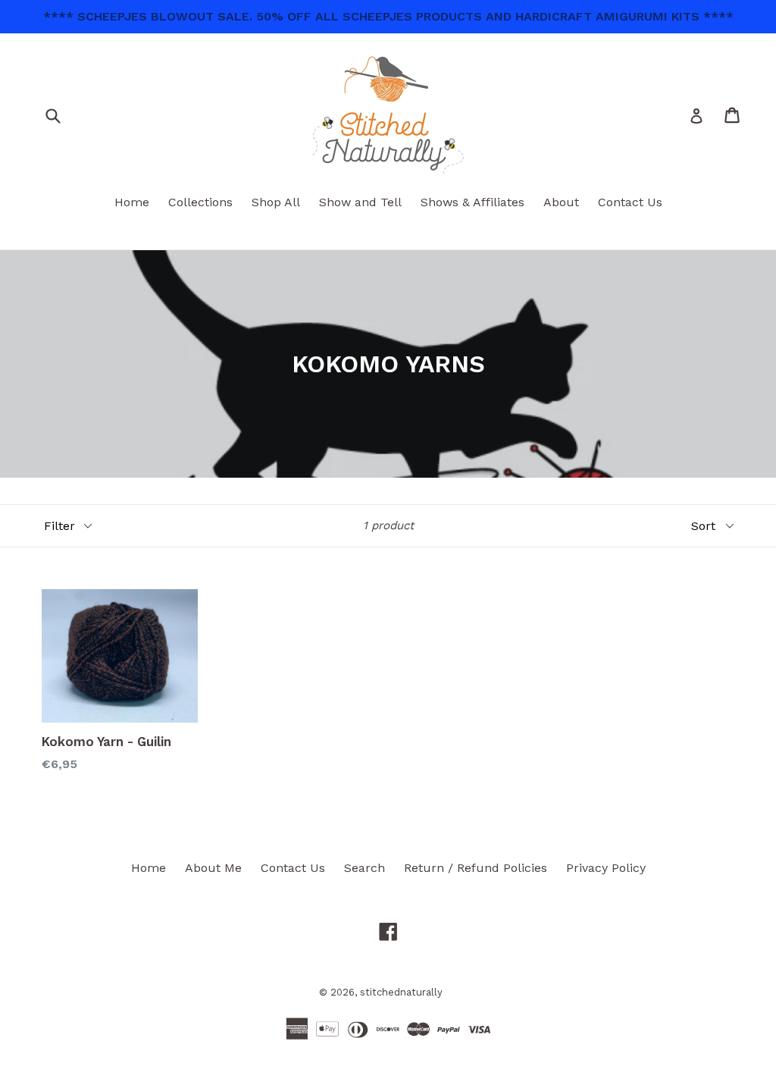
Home (131, 202)
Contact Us (630, 202)
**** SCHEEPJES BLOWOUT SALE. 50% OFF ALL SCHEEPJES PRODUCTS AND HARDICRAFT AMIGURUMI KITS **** (388, 16)
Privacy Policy (606, 868)
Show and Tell (360, 202)
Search (364, 868)
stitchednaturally (401, 992)
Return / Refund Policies (475, 868)
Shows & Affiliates (472, 202)
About (561, 202)
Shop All (276, 202)
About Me (213, 868)
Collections (200, 202)
